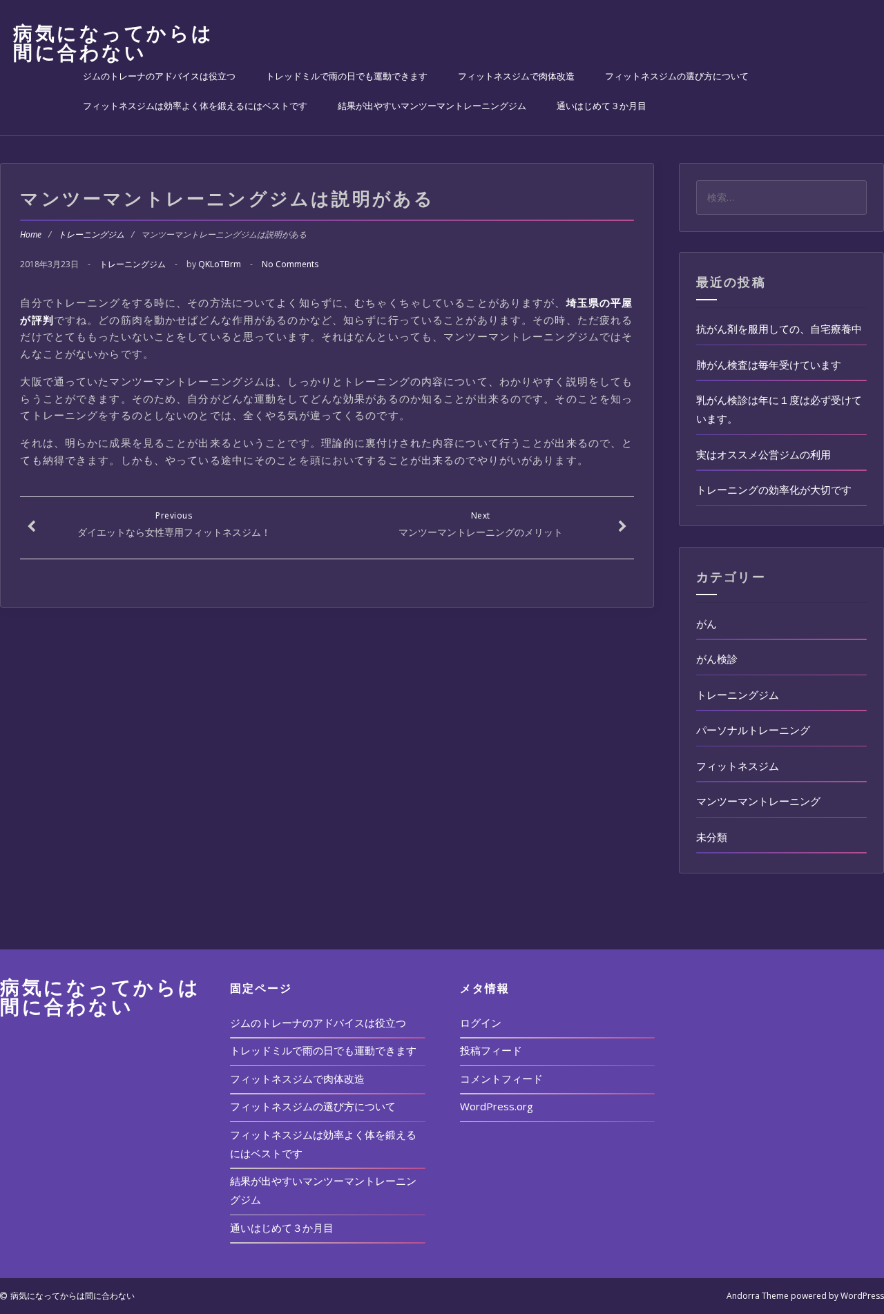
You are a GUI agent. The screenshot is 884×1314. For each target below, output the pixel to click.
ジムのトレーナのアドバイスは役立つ (159, 76)
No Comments (290, 264)
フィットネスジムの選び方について (677, 76)
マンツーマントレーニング (758, 801)
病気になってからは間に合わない (113, 42)
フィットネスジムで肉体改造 (516, 76)
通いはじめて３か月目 (601, 105)
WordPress (862, 1296)
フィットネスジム (737, 766)
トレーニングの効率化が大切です (774, 489)
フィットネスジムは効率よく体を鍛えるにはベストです (195, 105)
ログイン (480, 1023)
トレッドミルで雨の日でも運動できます (346, 76)
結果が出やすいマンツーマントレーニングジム (432, 105)
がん (706, 623)
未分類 (711, 837)
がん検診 (717, 659)
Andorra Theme (758, 1296)
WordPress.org (496, 1106)
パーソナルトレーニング (753, 730)
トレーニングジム (91, 234)
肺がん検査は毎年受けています (768, 364)
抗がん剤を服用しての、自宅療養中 (779, 329)
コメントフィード (501, 1078)
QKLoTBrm (219, 264)
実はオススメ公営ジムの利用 (763, 454)
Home (30, 234)
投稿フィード (491, 1050)
